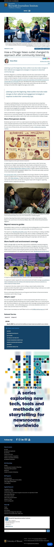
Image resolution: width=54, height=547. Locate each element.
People (5, 507)
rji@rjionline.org (9, 526)
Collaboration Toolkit (8, 491)
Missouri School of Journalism (11, 1)
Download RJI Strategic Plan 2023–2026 (12, 512)
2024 (7, 321)
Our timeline (7, 510)
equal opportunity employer (33, 543)
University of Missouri (15, 8)
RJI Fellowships (8, 463)
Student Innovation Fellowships (11, 472)
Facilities (6, 508)
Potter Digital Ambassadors (10, 481)
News (42, 48)
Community (37, 48)
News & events (8, 447)
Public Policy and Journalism (10, 497)
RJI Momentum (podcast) (12, 333)
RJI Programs (7, 476)
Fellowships (46, 48)
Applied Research (8, 487)
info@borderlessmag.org (38, 309)
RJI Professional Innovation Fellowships (12, 467)
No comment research (9, 496)
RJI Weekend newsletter (12, 346)
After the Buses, (15, 178)
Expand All (7, 317)
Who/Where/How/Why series (20, 232)
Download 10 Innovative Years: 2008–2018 (13, 513)
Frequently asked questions (10, 468)
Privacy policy (46, 540)
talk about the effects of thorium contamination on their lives (20, 44)
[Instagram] (49, 58)
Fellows (6, 465)
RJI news (9, 331)
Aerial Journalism (8, 478)
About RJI (6, 504)
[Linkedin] (45, 58)
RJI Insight (9, 344)
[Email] (47, 58)
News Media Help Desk (9, 494)
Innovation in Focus (8, 489)
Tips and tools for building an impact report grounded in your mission (27, 324)
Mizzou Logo (6, 5)
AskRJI (49, 544)
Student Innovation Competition (15, 340)
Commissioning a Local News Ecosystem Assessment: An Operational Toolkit (21, 492)
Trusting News (7, 483)
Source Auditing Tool (8, 500)
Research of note (8, 499)
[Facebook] (43, 58)
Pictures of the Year (8, 454)
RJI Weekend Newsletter (9, 459)
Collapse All (13, 317)
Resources (6, 470)
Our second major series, (10, 174)
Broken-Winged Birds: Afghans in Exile (20, 168)
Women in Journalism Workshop (14, 342)
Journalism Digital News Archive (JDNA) (12, 479)
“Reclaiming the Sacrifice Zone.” (41, 251)
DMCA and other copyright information (35, 540)
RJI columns (9, 335)
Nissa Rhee (13, 61)
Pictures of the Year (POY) (13, 337)
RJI (23, 5)
